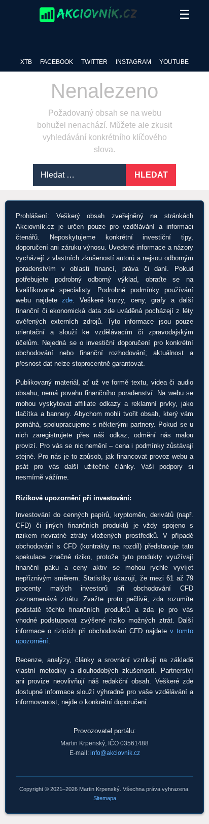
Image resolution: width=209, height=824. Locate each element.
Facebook (56, 61)
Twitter (94, 61)
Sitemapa (104, 798)
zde (67, 300)
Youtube (174, 61)
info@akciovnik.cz (115, 753)
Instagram (133, 61)
